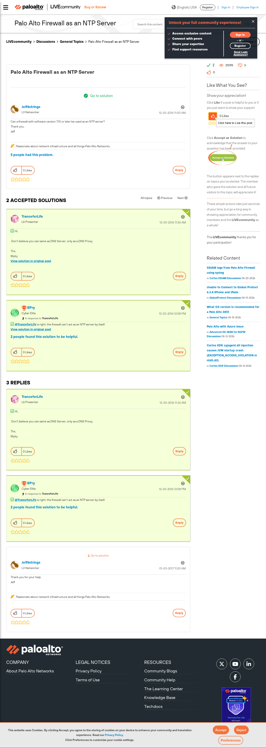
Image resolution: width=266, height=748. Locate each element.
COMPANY (17, 662)
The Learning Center (163, 688)
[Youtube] (235, 663)
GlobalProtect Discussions (225, 297)
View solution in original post (31, 261)
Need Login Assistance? (241, 53)
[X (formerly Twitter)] (221, 663)
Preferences (231, 740)
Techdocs (153, 706)
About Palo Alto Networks (30, 670)
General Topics (72, 41)
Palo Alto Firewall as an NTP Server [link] (113, 41)
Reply (179, 170)
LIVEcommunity (19, 41)
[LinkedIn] (248, 663)
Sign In (226, 7)
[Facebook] (235, 676)
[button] (221, 730)
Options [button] (182, 107)
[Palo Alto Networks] (40, 650)
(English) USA (187, 7)
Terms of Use (88, 679)
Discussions (45, 41)
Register (207, 7)
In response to (41, 318)
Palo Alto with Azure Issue (225, 326)
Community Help (159, 679)
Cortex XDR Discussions (223, 365)
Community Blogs (160, 670)
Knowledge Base (159, 697)
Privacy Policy (114, 735)
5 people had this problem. (32, 155)
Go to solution (101, 95)
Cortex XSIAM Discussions (225, 278)
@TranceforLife (25, 324)
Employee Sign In (247, 7)
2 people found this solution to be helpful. (44, 336)
